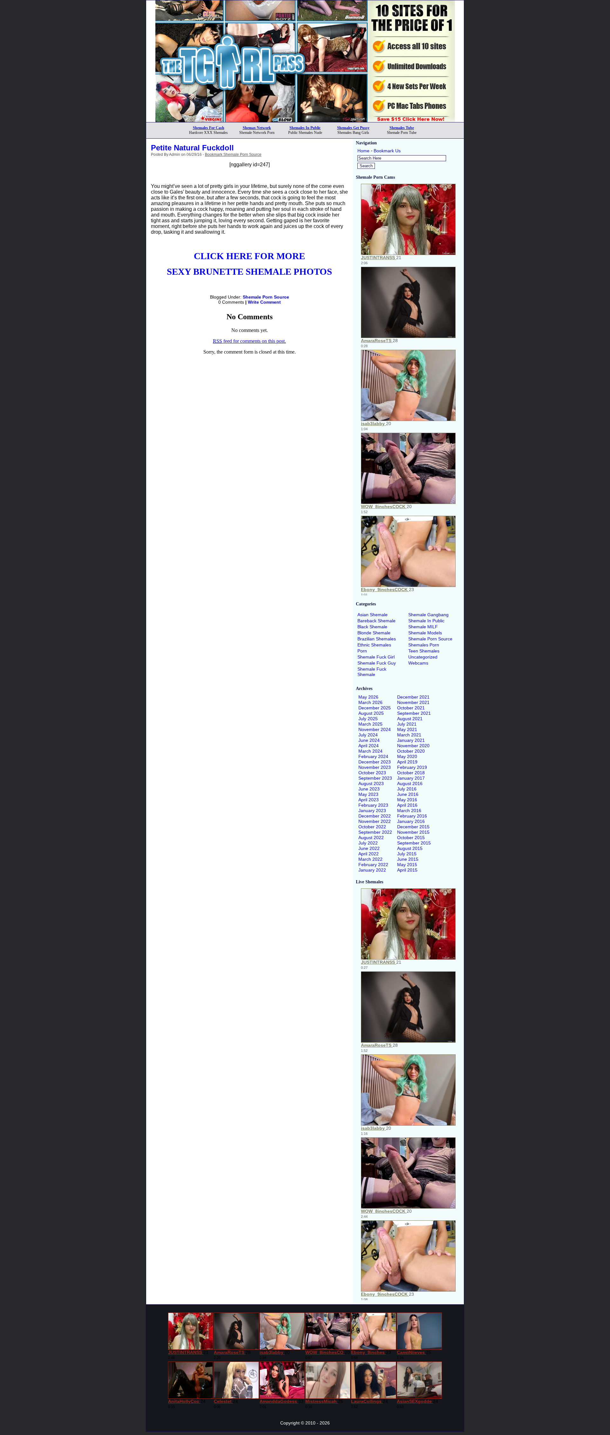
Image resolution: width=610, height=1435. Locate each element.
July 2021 (407, 724)
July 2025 (368, 718)
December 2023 (374, 761)
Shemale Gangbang (428, 614)
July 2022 (368, 842)
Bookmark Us (387, 150)
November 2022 (374, 821)
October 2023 (372, 772)
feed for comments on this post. (249, 341)
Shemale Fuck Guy (376, 663)
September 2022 (375, 832)
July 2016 (407, 788)
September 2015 (414, 842)
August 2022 (371, 837)
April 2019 (407, 761)
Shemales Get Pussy (353, 128)
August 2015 (410, 848)
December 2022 (374, 815)
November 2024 (374, 729)
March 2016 (409, 810)
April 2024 (368, 745)
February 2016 (412, 815)
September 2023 (375, 778)
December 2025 (374, 707)
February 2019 (412, 767)
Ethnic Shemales (374, 644)
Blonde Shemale (373, 632)
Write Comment (264, 302)
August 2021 (410, 718)
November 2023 (374, 767)
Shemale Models (425, 632)
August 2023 (371, 783)
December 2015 (413, 826)
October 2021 (411, 707)
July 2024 (368, 734)
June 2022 (369, 848)
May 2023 (368, 794)
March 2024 (370, 751)
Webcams (418, 663)
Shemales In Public (305, 128)
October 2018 (411, 772)
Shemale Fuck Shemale (371, 671)
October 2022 (372, 826)
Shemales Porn (423, 644)
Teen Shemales (423, 650)
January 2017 (411, 778)
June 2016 (407, 794)
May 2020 (407, 756)
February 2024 (373, 756)
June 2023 (369, 788)
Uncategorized (422, 656)
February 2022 (373, 864)
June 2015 (407, 859)
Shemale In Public (426, 620)
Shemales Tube (402, 128)
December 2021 (413, 697)
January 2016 (411, 821)
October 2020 (411, 751)
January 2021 (411, 740)
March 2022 (370, 859)
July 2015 (407, 853)
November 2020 (413, 745)
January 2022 (372, 870)
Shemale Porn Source (266, 297)
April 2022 (368, 853)
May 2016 (407, 799)
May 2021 (407, 729)
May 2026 (368, 697)
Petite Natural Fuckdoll (192, 147)
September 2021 (414, 713)
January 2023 (372, 810)
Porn (362, 650)
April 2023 (368, 799)
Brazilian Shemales (376, 638)
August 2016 (410, 783)
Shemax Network (257, 128)
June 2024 (369, 740)
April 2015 (407, 870)
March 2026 (370, 702)
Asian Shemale (372, 614)
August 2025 (371, 713)
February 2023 (373, 805)
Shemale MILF (423, 626)
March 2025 (370, 724)
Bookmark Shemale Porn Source (233, 154)
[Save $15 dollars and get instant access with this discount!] (305, 120)
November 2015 (413, 832)
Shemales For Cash (208, 128)
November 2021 (413, 702)
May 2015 (407, 864)
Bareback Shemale (376, 620)
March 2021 (409, 734)
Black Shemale (372, 626)
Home (363, 150)
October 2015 (411, 837)
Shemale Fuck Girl (376, 656)
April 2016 (407, 805)
